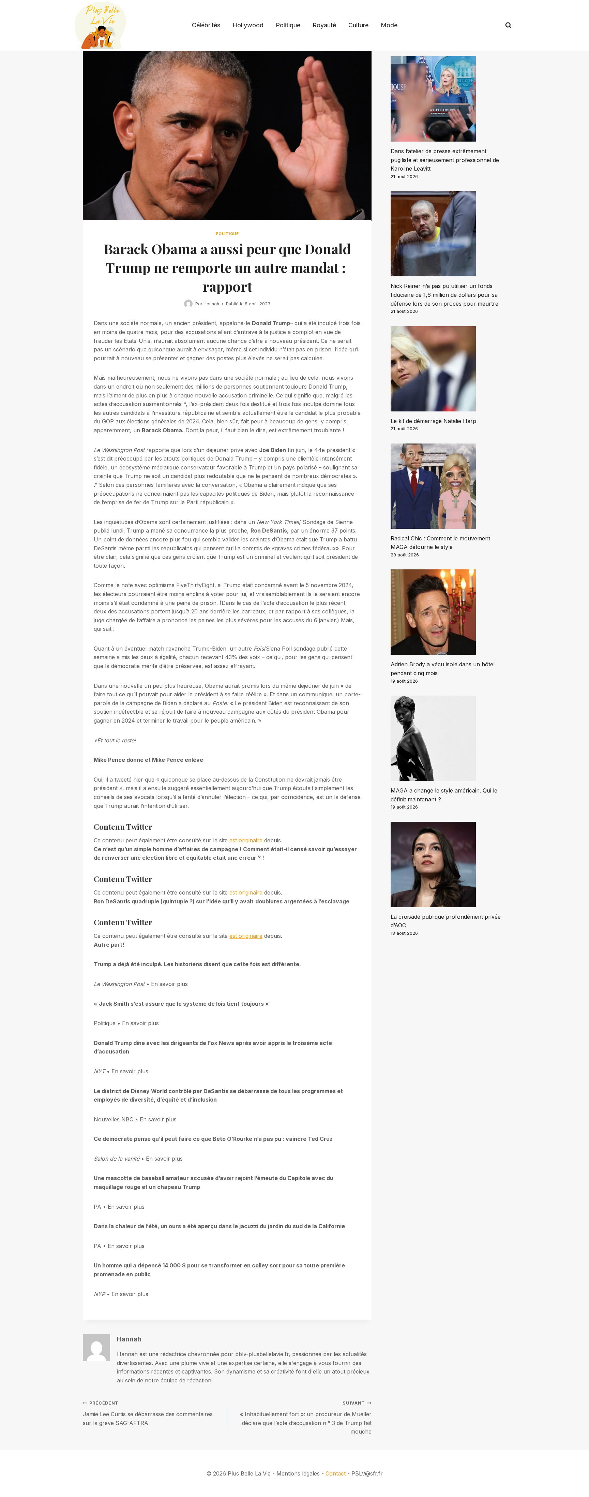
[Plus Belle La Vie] (100, 25)
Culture (358, 25)
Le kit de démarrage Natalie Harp (433, 421)
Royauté (324, 25)
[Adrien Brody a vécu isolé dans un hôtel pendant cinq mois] (448, 612)
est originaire (245, 840)
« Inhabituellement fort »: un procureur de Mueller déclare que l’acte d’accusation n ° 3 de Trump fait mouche (306, 1417)
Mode (389, 25)
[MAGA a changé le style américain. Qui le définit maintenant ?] (448, 738)
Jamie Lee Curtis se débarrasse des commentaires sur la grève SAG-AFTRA (148, 1413)
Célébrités (206, 25)
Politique (288, 25)
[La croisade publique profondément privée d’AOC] (448, 864)
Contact (336, 1473)
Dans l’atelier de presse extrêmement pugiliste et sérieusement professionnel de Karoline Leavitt (445, 160)
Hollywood (247, 25)
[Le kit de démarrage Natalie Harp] (448, 368)
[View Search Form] (508, 25)
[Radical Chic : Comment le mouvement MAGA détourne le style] (448, 486)
